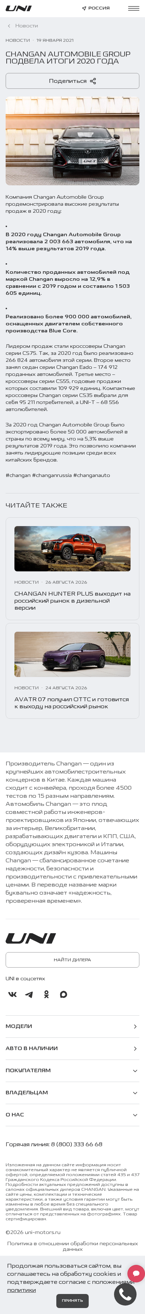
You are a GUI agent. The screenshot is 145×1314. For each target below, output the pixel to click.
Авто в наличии (32, 1049)
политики (21, 1290)
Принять (72, 1301)
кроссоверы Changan (97, 346)
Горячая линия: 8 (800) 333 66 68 (54, 1144)
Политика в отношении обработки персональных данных (72, 1246)
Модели (19, 1026)
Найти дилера (72, 959)
